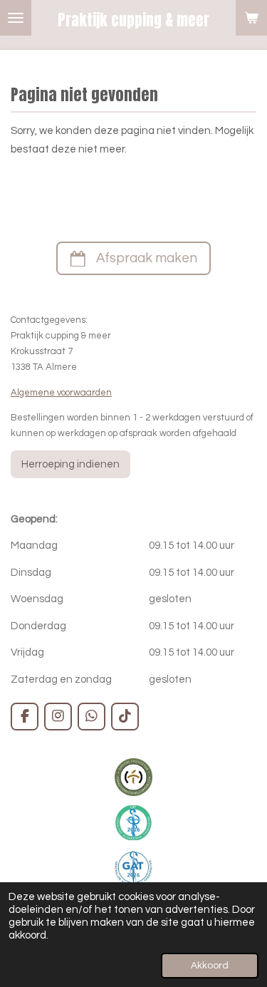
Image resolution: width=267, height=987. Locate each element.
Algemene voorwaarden (61, 393)
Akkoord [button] (210, 966)
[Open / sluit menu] (15, 18)
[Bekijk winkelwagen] (251, 18)
